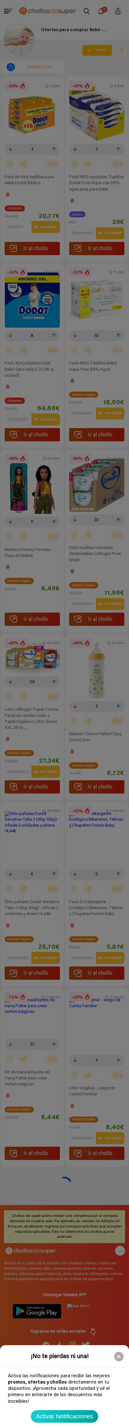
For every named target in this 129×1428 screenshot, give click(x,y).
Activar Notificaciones (64, 1416)
